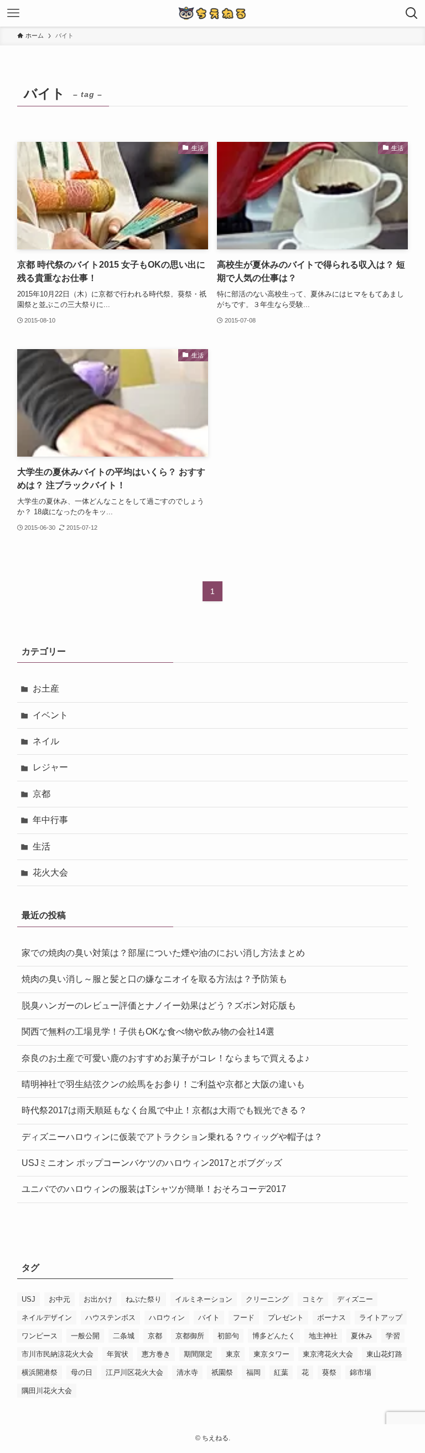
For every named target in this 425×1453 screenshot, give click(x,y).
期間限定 (198, 1354)
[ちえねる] (212, 13)
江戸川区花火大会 (134, 1372)
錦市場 (360, 1372)
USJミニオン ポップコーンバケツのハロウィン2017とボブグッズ (152, 1163)
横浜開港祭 (40, 1372)
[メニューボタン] (13, 13)
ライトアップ (380, 1317)
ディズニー (355, 1299)
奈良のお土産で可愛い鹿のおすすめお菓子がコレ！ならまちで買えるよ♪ (165, 1058)
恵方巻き (156, 1354)
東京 (233, 1354)
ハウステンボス (110, 1317)
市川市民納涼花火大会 (58, 1354)
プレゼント (286, 1317)
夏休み (361, 1336)
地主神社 (323, 1336)
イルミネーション (203, 1299)
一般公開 (85, 1336)
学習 (393, 1336)
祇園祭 (222, 1372)
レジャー (50, 767)
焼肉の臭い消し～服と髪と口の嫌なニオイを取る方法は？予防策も (154, 979)
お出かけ (98, 1299)
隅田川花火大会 (47, 1391)
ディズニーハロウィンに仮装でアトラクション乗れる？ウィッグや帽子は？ (172, 1137)
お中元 (59, 1299)
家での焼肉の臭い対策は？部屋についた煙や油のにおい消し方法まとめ (163, 953)
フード (244, 1317)
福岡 (253, 1372)
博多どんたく (274, 1336)
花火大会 (50, 872)
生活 (41, 846)
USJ (28, 1299)
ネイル (46, 741)
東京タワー (271, 1354)
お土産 (46, 688)
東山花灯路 (384, 1354)
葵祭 (329, 1372)
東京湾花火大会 (328, 1354)
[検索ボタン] (411, 13)
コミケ (313, 1299)
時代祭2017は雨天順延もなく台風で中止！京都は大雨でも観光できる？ (164, 1110)
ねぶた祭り (144, 1299)
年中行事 (50, 820)
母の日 (81, 1372)
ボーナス (331, 1317)
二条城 (123, 1336)
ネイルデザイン (47, 1317)
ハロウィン (167, 1317)
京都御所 (189, 1336)
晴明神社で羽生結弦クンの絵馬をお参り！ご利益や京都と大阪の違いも (163, 1084)
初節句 (228, 1336)
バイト (209, 1317)
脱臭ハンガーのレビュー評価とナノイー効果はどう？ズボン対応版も (159, 1005)
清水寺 (187, 1372)
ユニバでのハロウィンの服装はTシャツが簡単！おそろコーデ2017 (154, 1189)
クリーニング (267, 1299)
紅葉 (281, 1372)
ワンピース (40, 1336)
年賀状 (117, 1354)
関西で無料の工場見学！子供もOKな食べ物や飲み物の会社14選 (148, 1031)
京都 (41, 794)
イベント (50, 715)
